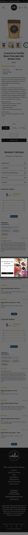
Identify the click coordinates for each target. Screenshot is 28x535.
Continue (7, 273)
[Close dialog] (26, 259)
